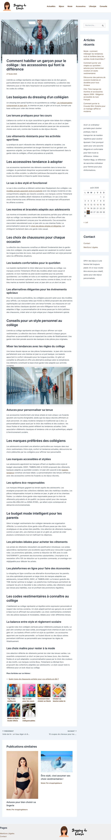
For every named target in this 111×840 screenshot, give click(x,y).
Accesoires (81, 6)
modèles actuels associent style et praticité (24, 191)
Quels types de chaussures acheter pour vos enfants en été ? (34, 679)
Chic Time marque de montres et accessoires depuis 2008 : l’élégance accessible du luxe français (93, 94)
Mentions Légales (91, 247)
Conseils (103, 6)
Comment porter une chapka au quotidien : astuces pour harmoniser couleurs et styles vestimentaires (94, 68)
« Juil (86, 222)
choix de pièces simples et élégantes (46, 226)
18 (88, 208)
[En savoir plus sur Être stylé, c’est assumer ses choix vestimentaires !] (57, 761)
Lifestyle (92, 6)
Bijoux (61, 6)
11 (88, 205)
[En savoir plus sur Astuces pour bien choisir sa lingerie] (22, 775)
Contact (87, 243)
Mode (70, 6)
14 (98, 205)
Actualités (51, 6)
